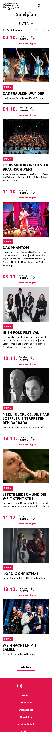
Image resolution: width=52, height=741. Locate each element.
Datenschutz (26, 710)
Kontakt (26, 695)
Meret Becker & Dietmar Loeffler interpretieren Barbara (26, 418)
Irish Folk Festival (21, 333)
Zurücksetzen (14, 30)
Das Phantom (16, 248)
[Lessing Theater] (26, 739)
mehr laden (26, 667)
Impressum (26, 702)
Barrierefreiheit (26, 724)
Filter (24, 24)
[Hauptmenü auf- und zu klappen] (46, 6)
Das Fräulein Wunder (23, 94)
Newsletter (26, 717)
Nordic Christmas (21, 574)
